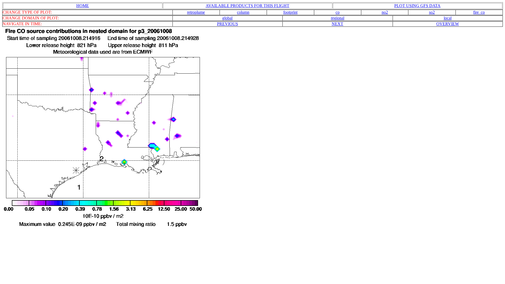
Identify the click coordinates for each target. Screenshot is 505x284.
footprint (290, 12)
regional (337, 18)
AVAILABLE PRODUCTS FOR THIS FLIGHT (247, 5)
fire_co (479, 12)
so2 (432, 12)
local (448, 18)
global (227, 18)
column (243, 12)
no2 (385, 12)
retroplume (196, 12)
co (338, 12)
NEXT (337, 24)
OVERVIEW (447, 24)
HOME (82, 5)
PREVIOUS (227, 24)
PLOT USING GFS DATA (417, 5)
